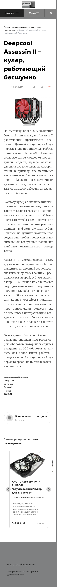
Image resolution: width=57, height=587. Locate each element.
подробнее (18, 522)
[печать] (41, 87)
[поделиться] (34, 87)
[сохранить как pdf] (49, 87)
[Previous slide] (8, 489)
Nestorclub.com (16, 575)
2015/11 (8, 394)
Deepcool (9, 380)
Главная (7, 27)
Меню (32, 13)
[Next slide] (48, 489)
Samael (8, 387)
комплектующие (21, 27)
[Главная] (28, 5)
